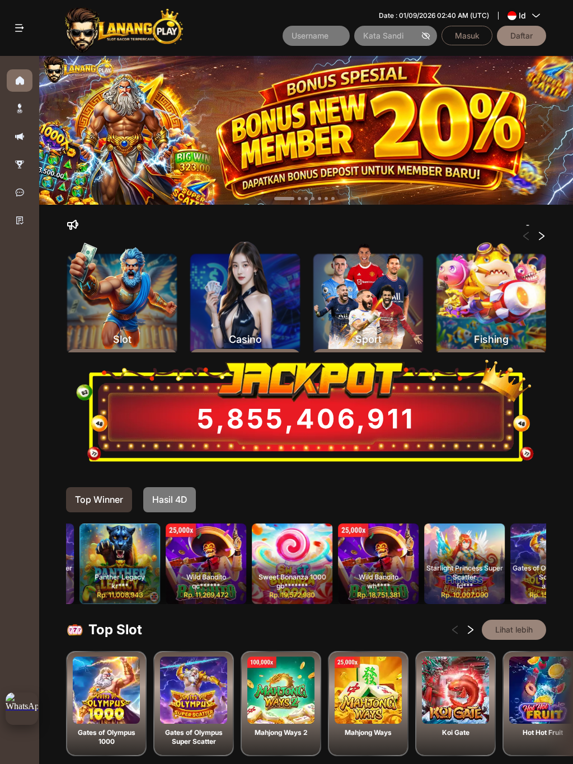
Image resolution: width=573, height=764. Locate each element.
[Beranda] (19, 80)
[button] (19, 108)
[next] (546, 130)
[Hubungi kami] (19, 192)
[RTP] (19, 164)
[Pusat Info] (19, 220)
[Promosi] (19, 136)
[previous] (65, 130)
